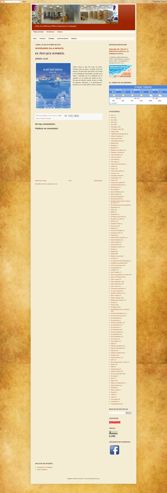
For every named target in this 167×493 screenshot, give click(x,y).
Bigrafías (113, 145)
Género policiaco (115, 242)
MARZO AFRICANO (117, 293)
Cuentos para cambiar (116, 182)
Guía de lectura (115, 244)
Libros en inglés (115, 279)
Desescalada (114, 189)
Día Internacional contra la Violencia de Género (120, 201)
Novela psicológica (116, 332)
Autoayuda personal (116, 141)
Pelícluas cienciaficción (117, 346)
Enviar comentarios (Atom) (50, 184)
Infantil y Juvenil (115, 256)
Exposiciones (114, 226)
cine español (114, 159)
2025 (112, 122)
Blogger (97, 478)
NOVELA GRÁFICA (117, 322)
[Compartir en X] (73, 116)
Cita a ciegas (114, 162)
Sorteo (112, 378)
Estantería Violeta (115, 223)
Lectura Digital (115, 268)
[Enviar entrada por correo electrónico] (65, 115)
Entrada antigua (98, 180)
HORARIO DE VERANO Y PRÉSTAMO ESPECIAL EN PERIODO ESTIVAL (119, 51)
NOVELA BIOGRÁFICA (118, 313)
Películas (113, 350)
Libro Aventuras (115, 272)
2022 (112, 115)
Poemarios (113, 355)
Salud (112, 366)
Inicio (35, 38)
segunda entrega (115, 369)
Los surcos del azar (116, 291)
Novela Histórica (115, 325)
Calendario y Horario (116, 152)
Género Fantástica (115, 240)
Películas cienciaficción (117, 353)
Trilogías (113, 392)
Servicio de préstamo (116, 373)
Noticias (74, 38)
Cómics (113, 168)
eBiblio (113, 212)
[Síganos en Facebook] (114, 455)
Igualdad (113, 251)
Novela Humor (115, 327)
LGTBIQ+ (114, 270)
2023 (112, 117)
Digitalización (114, 207)
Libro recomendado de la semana (119, 274)
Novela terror (114, 339)
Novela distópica (115, 318)
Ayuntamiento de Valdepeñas (44, 467)
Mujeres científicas (116, 298)
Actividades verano (116, 129)
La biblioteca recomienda (117, 263)
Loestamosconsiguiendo (117, 288)
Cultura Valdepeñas (42, 469)
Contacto (42, 38)
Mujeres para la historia (117, 300)
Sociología (113, 376)
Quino (112, 360)
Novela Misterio (115, 329)
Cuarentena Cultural (116, 175)
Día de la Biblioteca (116, 192)
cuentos (113, 180)
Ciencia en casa (115, 157)
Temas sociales (115, 390)
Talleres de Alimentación (117, 383)
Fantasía (113, 228)
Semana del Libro (115, 371)
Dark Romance (115, 187)
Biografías (113, 148)
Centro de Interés (62, 38)
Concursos (114, 173)
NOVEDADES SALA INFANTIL (49, 48)
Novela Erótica (115, 320)
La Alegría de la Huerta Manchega (120, 261)
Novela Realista (115, 334)
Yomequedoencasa (116, 404)
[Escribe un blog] (71, 116)
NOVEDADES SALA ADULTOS (120, 309)
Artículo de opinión (116, 136)
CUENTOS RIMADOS (117, 185)
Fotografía (113, 235)
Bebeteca (113, 143)
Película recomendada (116, 348)
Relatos (113, 364)
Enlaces (60, 32)
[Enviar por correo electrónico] (69, 116)
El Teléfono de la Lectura (117, 216)
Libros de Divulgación (117, 277)
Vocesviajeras (114, 399)
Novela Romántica (116, 336)
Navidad (113, 302)
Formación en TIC (116, 233)
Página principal (38, 32)
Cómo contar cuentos (116, 171)
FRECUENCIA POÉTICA (118, 237)
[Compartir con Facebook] (76, 116)
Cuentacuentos (115, 178)
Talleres (113, 380)
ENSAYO (113, 221)
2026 (112, 124)
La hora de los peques (116, 265)
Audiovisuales (114, 138)
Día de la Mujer (115, 194)
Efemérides (114, 214)
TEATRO (113, 387)
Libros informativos (116, 281)
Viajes (112, 397)
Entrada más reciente (40, 180)
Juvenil (113, 258)
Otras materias (114, 341)
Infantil (43, 118)
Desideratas (50, 32)
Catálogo (51, 38)
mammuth (80, 478)
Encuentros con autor (116, 219)
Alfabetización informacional (118, 134)
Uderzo (113, 394)
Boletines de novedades (117, 150)
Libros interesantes (116, 284)
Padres (112, 343)
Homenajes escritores (116, 247)
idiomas (113, 249)
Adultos (113, 131)
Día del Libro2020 (116, 199)
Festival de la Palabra (116, 230)
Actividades (114, 127)
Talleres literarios (115, 385)
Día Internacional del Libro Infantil (120, 205)
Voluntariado (114, 401)
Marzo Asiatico (115, 295)
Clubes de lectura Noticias (118, 164)
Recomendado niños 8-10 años (119, 362)
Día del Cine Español (116, 196)
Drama (112, 210)
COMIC (113, 166)
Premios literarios (115, 357)
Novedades (48, 118)
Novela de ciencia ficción (117, 315)
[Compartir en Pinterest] (78, 116)
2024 (112, 120)
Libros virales (114, 286)
